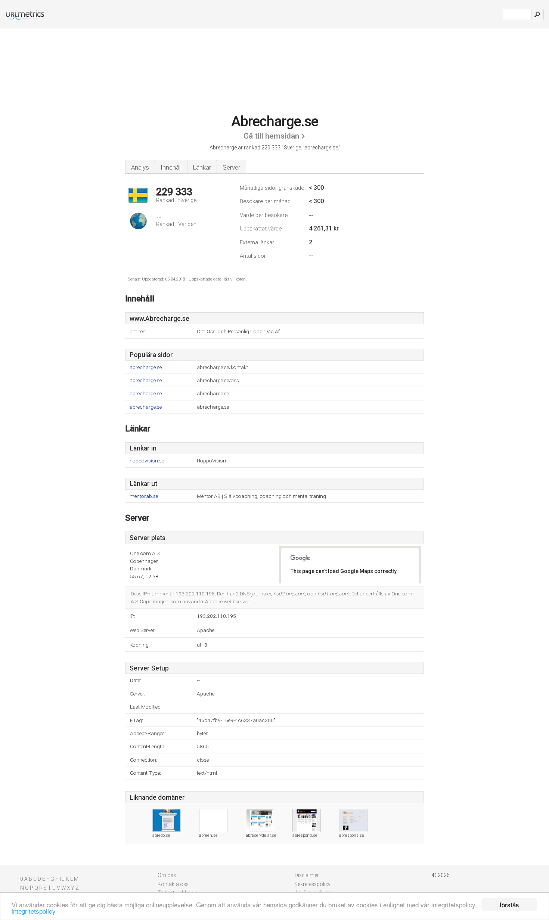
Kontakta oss (173, 884)
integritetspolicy (34, 911)
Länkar (202, 167)
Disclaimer (307, 875)
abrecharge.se (146, 367)
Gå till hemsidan (271, 135)
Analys (140, 167)
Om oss (167, 875)
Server (231, 167)
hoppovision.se (147, 461)
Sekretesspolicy (313, 884)
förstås (509, 904)
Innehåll (171, 167)
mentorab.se (144, 496)
